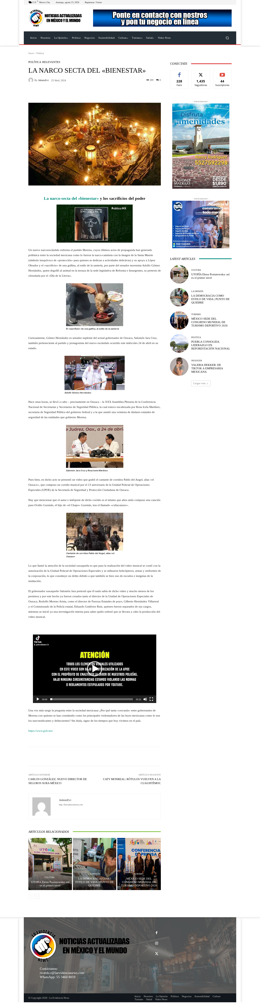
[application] (94, 669)
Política (40, 53)
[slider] (91, 699)
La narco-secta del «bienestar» (71, 198)
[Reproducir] (38, 699)
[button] (227, 37)
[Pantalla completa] (151, 699)
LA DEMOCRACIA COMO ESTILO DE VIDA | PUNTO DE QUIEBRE (94, 882)
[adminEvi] (31, 80)
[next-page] (36, 896)
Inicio (31, 53)
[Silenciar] (145, 699)
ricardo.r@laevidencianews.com (62, 973)
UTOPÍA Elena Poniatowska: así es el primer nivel (50, 884)
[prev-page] (30, 896)
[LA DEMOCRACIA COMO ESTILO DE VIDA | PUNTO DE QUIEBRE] (94, 864)
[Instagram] (156, 943)
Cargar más (199, 383)
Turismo (138, 874)
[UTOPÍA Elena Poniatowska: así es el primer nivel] (50, 864)
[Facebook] (156, 933)
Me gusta (179, 72)
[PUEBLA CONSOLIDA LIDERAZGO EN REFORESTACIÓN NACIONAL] (179, 343)
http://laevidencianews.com (71, 805)
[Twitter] (156, 954)
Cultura (49, 877)
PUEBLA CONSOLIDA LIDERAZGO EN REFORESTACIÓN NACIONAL (210, 345)
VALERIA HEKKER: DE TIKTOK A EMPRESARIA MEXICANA (207, 368)
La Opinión (94, 874)
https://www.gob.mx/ (40, 730)
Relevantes (51, 62)
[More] (146, 756)
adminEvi (43, 80)
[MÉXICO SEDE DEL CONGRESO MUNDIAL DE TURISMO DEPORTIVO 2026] (139, 864)
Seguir (201, 72)
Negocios (196, 361)
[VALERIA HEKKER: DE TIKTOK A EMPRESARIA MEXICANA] (179, 366)
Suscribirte (222, 72)
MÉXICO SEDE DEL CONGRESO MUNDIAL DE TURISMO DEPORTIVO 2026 (139, 882)
